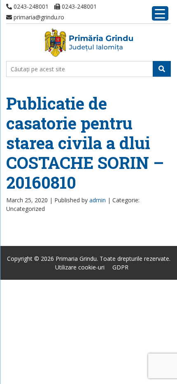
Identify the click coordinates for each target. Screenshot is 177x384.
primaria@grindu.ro (38, 17)
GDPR (120, 267)
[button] (162, 69)
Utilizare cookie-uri (80, 267)
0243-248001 (30, 6)
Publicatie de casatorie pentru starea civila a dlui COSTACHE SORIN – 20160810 (85, 142)
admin (97, 200)
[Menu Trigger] (160, 13)
